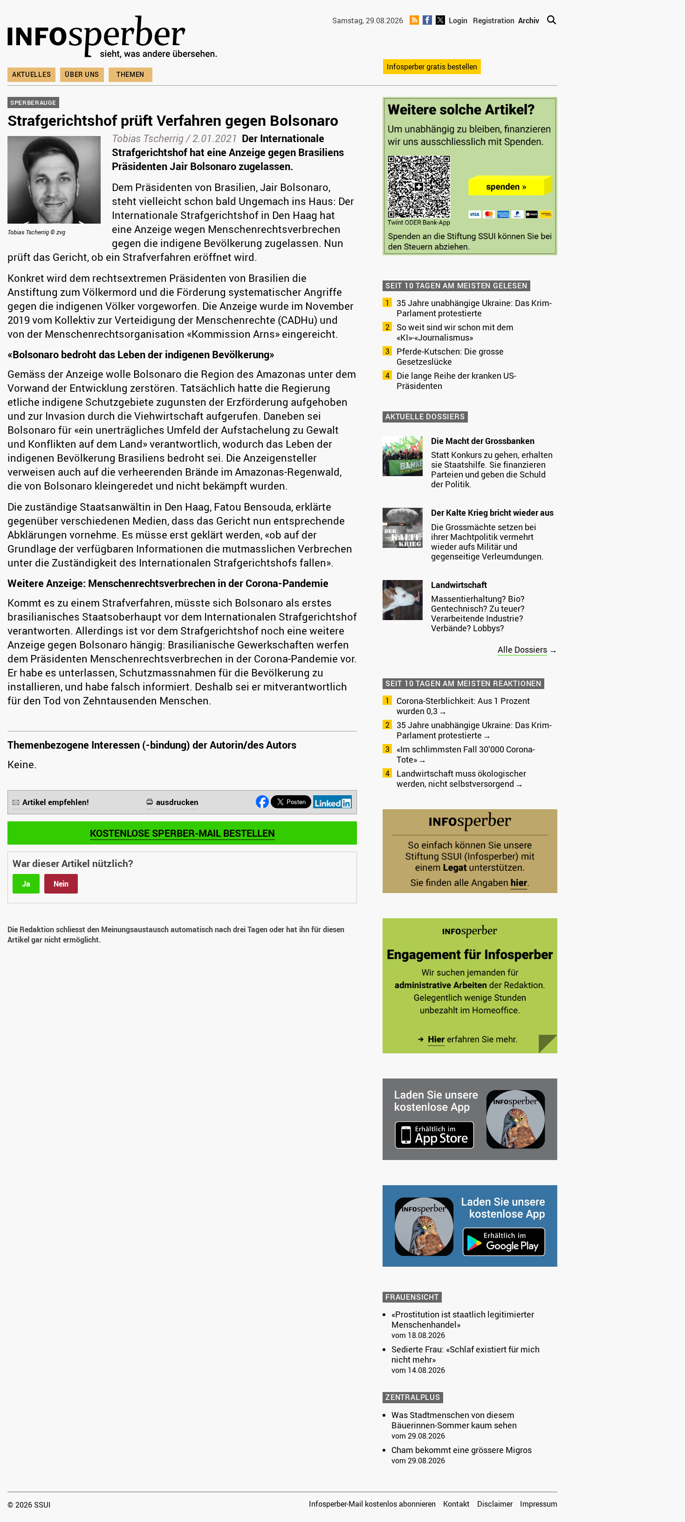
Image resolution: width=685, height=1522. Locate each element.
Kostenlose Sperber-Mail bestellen (182, 832)
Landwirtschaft (459, 584)
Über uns (82, 74)
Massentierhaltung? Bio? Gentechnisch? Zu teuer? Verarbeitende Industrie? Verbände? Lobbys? (478, 613)
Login (458, 20)
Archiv (528, 20)
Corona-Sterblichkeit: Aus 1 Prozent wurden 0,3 (463, 706)
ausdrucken (177, 802)
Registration (493, 20)
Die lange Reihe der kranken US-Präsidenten (456, 380)
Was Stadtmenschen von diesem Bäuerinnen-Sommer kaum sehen (454, 1420)
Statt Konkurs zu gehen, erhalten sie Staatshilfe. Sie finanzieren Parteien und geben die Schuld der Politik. (492, 469)
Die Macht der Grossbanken (482, 440)
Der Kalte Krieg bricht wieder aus (492, 512)
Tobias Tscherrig (148, 138)
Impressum (538, 1504)
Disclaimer (495, 1504)
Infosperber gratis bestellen (432, 66)
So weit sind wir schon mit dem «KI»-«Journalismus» (455, 332)
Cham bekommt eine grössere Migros (461, 1449)
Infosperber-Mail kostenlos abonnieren (372, 1504)
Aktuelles (31, 74)
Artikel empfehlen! (55, 802)
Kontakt (456, 1504)
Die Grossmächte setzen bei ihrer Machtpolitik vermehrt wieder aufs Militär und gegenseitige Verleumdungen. (487, 541)
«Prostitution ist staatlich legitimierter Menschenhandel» (462, 1319)
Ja (26, 884)
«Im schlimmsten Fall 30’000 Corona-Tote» (466, 754)
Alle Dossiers (522, 649)
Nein (61, 884)
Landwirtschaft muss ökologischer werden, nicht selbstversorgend (461, 778)
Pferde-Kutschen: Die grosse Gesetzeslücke (450, 356)
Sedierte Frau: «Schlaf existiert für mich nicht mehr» (465, 1354)
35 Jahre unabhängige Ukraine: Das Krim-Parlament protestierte (474, 308)
